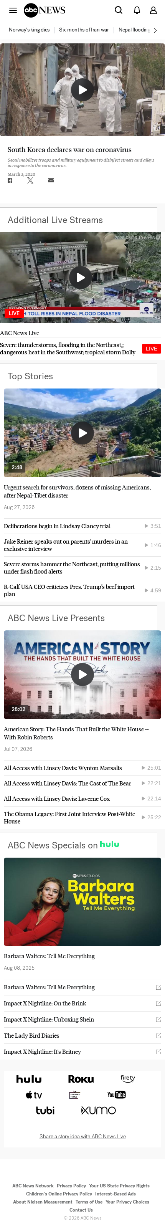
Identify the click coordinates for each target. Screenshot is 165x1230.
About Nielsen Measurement (43, 1202)
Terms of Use (89, 1202)
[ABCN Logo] (44, 10)
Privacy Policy (71, 1186)
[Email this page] (51, 180)
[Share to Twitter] (30, 180)
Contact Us (81, 1210)
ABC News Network (33, 1186)
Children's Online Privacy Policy (59, 1194)
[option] (33, 30)
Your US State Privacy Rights (119, 1186)
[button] (13, 10)
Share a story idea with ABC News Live (83, 1137)
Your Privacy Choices (127, 1202)
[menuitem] (29, 30)
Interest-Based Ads (115, 1194)
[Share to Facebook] (9, 180)
